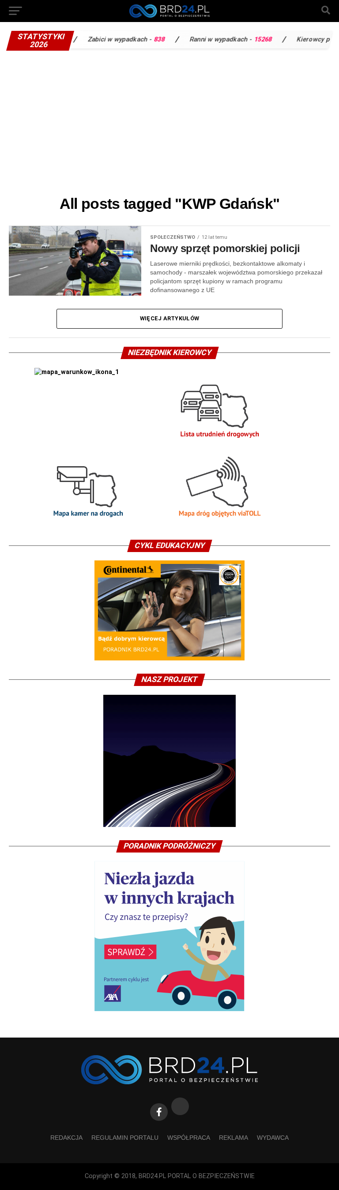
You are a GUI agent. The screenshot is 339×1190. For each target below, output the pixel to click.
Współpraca (188, 1137)
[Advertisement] (169, 121)
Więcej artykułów (169, 318)
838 (132, 39)
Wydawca (273, 1137)
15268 (236, 39)
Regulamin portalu (124, 1137)
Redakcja (66, 1137)
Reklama (233, 1137)
